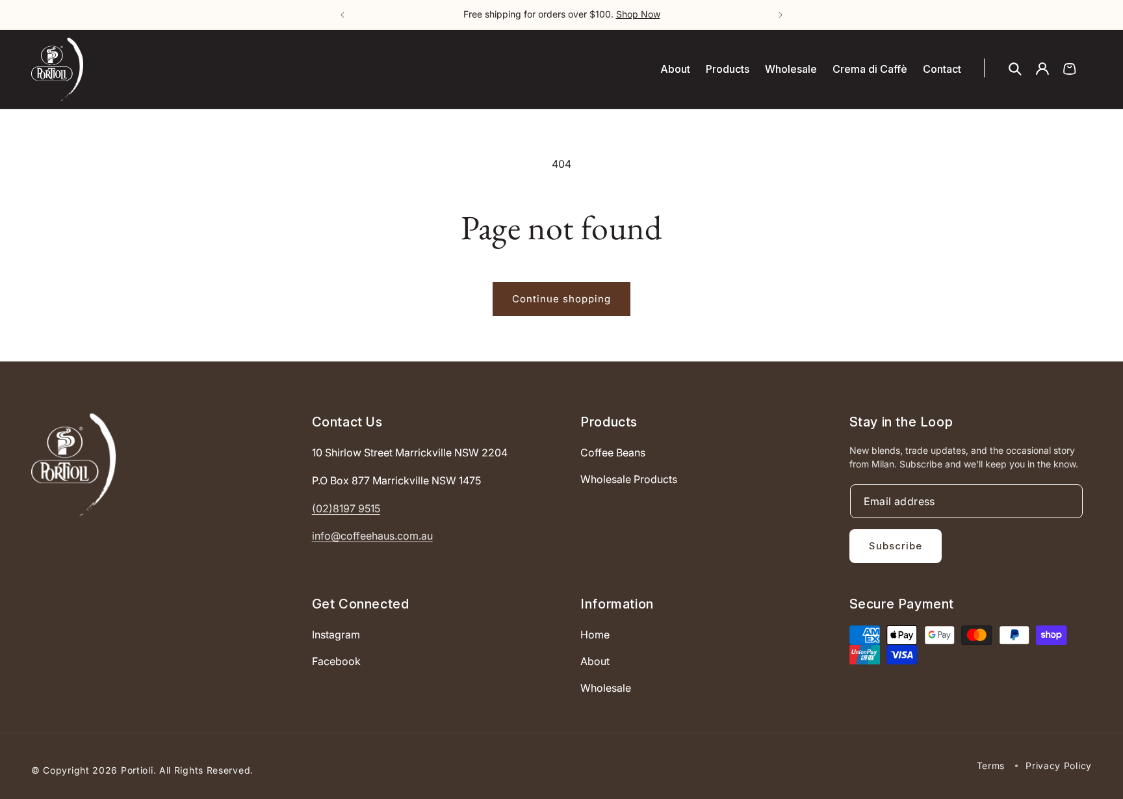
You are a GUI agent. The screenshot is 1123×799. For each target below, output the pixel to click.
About (595, 661)
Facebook (336, 661)
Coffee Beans (612, 452)
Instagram (336, 634)
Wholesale (605, 687)
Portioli (137, 770)
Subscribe (895, 546)
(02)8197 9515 (346, 507)
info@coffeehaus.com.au (372, 535)
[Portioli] (73, 464)
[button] (1015, 69)
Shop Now (638, 14)
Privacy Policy (1059, 765)
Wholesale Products (628, 479)
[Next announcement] (780, 15)
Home (595, 634)
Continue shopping (561, 299)
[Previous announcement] (342, 15)
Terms (991, 765)
